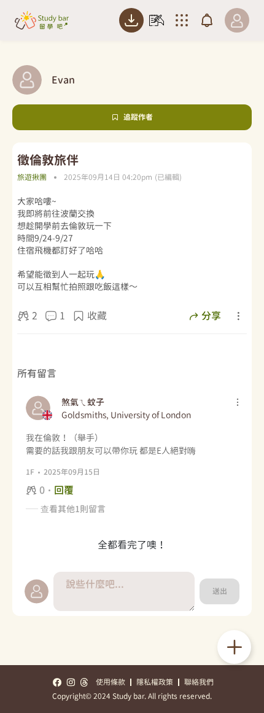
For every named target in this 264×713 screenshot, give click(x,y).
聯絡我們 (199, 682)
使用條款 (110, 682)
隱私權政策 (154, 682)
